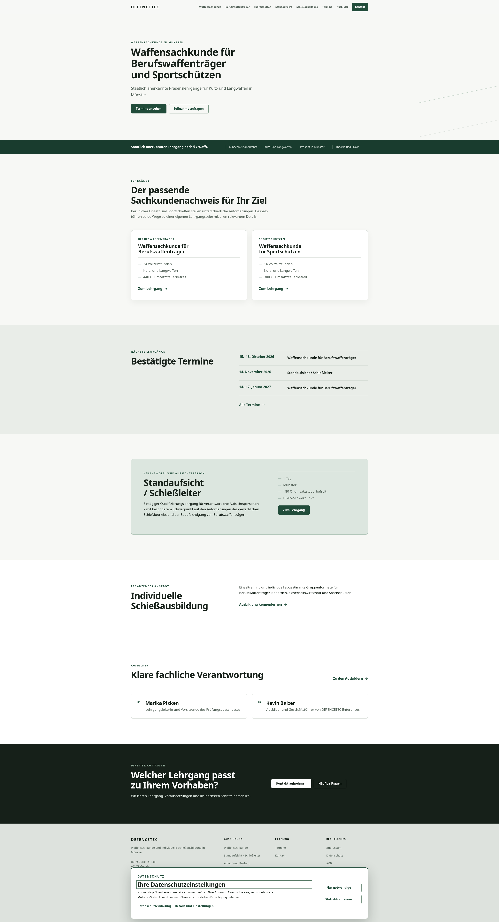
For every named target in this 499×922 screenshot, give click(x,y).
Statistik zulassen (338, 899)
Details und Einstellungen (194, 906)
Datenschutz (334, 855)
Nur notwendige (338, 888)
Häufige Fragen (330, 783)
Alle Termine (249, 405)
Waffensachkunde (210, 7)
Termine (327, 7)
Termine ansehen (149, 109)
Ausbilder (342, 7)
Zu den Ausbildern (348, 678)
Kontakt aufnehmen (291, 783)
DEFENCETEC (145, 7)
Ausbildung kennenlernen (260, 604)
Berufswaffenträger (238, 7)
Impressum (333, 847)
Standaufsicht (283, 7)
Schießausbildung (307, 7)
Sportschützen (262, 7)
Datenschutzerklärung (154, 906)
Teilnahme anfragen (189, 109)
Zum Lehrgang (150, 288)
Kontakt (360, 7)
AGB (329, 863)
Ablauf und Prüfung (237, 863)
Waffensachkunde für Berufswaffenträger (321, 358)
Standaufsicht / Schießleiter (310, 373)
